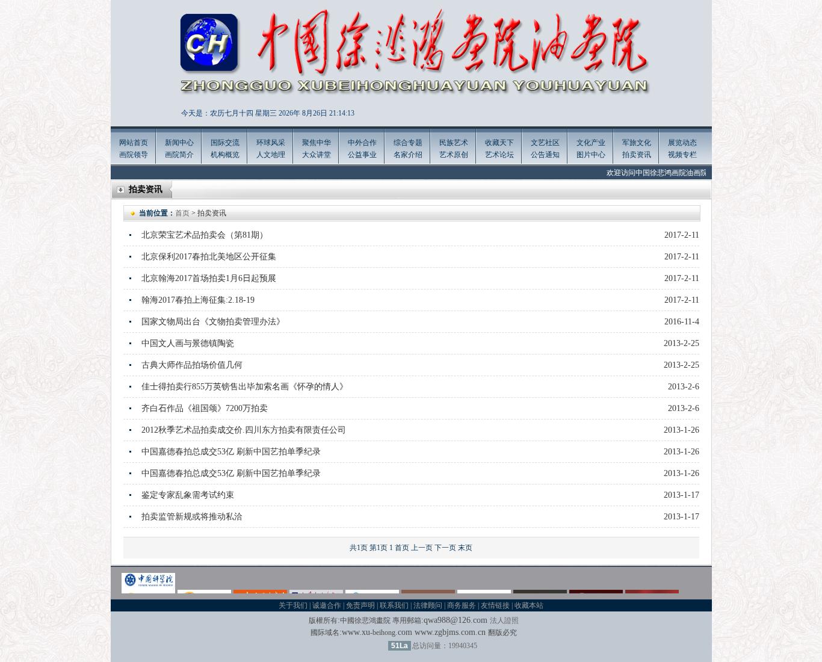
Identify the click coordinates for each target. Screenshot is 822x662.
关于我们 (293, 605)
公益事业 (362, 154)
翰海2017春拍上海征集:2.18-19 (198, 300)
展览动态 (682, 142)
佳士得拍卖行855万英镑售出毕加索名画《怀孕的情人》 (244, 386)
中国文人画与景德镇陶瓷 (187, 343)
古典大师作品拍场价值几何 (192, 365)
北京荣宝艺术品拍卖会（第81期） (204, 235)
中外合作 (362, 142)
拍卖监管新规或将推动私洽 (192, 516)
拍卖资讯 (636, 154)
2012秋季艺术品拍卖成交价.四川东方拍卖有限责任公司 (243, 430)
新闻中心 (179, 142)
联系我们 (394, 605)
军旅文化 (636, 142)
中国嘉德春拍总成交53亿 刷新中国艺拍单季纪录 (231, 451)
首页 (182, 213)
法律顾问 (427, 605)
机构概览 (225, 154)
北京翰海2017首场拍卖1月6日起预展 (208, 278)
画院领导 (133, 154)
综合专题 (408, 142)
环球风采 (270, 142)
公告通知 (545, 154)
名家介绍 (408, 154)
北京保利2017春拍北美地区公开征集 (208, 256)
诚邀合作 (326, 605)
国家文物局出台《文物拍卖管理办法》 (213, 321)
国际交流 (225, 142)
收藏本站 (529, 605)
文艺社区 (545, 142)
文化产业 (590, 142)
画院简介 (179, 154)
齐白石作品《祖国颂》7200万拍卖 (204, 408)
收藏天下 (499, 142)
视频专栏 (682, 154)
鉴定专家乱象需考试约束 (187, 495)
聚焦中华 (316, 142)
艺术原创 (453, 154)
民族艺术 (453, 142)
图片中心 (590, 154)
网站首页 (133, 142)
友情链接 (495, 605)
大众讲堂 (316, 154)
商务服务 (461, 605)
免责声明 (360, 605)
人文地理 (270, 154)
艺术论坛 (499, 154)
